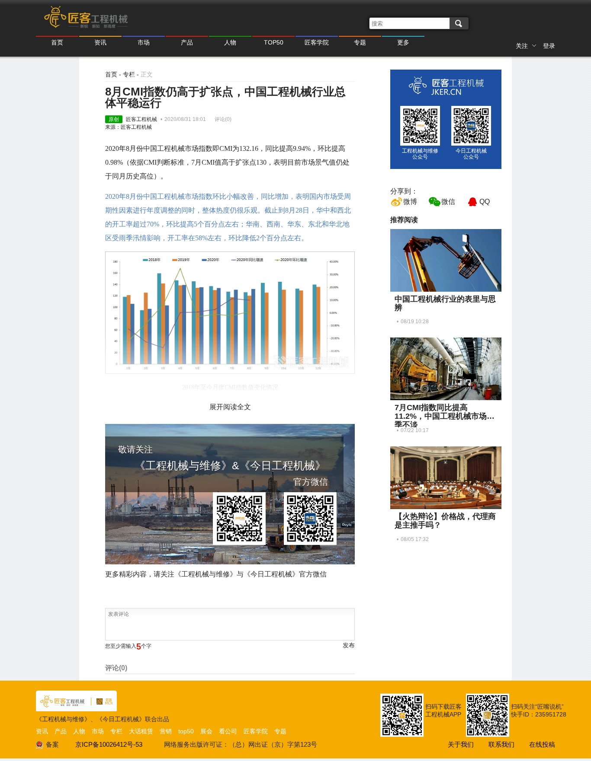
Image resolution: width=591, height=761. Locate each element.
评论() (223, 119)
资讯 (100, 42)
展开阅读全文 (230, 407)
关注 (522, 45)
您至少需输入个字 (128, 646)
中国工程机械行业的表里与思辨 (445, 303)
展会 (206, 731)
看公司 (228, 731)
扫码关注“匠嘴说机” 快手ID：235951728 (538, 710)
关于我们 (461, 744)
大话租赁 (141, 731)
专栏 (129, 74)
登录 (549, 45)
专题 (360, 42)
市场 (144, 42)
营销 (166, 731)
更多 (403, 42)
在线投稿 (542, 744)
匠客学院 (317, 42)
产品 (187, 42)
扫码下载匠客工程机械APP (443, 710)
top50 (186, 731)
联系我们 (501, 744)
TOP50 (273, 42)
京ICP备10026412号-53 (108, 744)
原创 (114, 119)
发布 (349, 645)
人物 (230, 42)
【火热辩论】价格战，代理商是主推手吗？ (445, 520)
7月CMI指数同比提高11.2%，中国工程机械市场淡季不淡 (445, 416)
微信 (448, 201)
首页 (57, 42)
